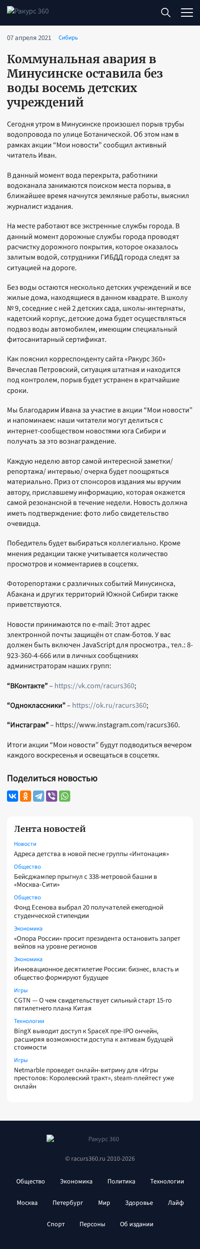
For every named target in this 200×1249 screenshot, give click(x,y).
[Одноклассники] (25, 796)
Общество (27, 867)
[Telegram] (38, 796)
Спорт (56, 1224)
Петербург (68, 1203)
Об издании (136, 1224)
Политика (121, 1181)
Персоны (92, 1224)
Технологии (29, 1021)
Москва (27, 1203)
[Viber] (51, 796)
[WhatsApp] (64, 796)
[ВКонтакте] (12, 796)
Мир (104, 1203)
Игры (21, 990)
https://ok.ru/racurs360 (109, 705)
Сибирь (68, 37)
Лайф (176, 1203)
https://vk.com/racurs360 (94, 686)
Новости (25, 844)
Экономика (28, 928)
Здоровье (139, 1203)
